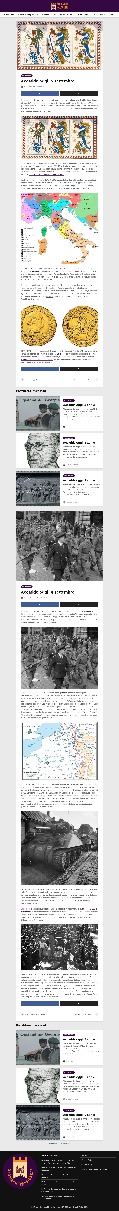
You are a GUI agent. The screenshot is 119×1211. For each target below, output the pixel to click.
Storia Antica (8, 15)
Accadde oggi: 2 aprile (79, 480)
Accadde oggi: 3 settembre (60, 1144)
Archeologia (83, 15)
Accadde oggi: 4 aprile (79, 405)
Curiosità (113, 15)
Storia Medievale (49, 15)
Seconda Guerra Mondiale (80, 611)
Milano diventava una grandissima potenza (46, 174)
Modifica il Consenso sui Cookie (94, 1169)
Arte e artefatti (98, 15)
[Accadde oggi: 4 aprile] (38, 413)
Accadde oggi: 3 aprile (79, 442)
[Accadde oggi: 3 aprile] (38, 451)
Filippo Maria (34, 271)
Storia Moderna (67, 15)
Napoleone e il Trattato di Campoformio (37, 359)
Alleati (65, 693)
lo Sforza (49, 296)
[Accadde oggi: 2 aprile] (38, 488)
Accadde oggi (26, 75)
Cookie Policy (86, 1165)
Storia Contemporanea (28, 15)
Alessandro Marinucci (72, 464)
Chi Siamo (85, 1155)
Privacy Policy (87, 1160)
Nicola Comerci (27, 86)
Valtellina (60, 354)
